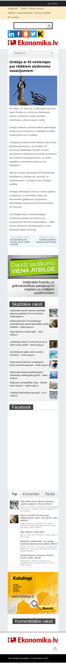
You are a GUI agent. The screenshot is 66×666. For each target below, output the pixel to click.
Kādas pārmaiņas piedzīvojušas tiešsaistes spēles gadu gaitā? (26, 374)
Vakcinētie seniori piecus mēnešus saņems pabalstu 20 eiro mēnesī (27, 312)
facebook (18, 34)
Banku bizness (36, 8)
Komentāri (31, 494)
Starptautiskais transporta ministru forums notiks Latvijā (37, 556)
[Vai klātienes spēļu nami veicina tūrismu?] (53, 357)
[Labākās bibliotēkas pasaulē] (53, 398)
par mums (52, 3)
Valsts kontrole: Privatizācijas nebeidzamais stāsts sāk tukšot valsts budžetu (29, 323)
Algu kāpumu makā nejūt (23, 331)
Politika (24, 8)
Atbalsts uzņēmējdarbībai (20, 13)
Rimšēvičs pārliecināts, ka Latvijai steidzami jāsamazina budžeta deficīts (39, 542)
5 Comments (38, 549)
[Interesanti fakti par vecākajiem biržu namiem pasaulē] (53, 367)
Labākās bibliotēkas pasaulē (25, 392)
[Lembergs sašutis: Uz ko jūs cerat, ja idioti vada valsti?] (53, 347)
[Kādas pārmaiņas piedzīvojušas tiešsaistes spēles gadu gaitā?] (53, 377)
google (11, 34)
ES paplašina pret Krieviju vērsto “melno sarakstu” (20, 242)
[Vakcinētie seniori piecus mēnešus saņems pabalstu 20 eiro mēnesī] (53, 316)
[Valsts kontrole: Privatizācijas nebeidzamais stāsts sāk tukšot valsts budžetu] (53, 326)
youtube (40, 34)
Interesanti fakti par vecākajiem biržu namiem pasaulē (26, 363)
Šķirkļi (50, 494)
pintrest (26, 34)
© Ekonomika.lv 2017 (39, 658)
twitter (33, 34)
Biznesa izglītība (42, 13)
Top (14, 494)
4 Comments (37, 563)
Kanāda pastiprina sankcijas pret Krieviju (46, 241)
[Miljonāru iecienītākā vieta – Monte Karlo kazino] (53, 388)
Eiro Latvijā (13, 17)
